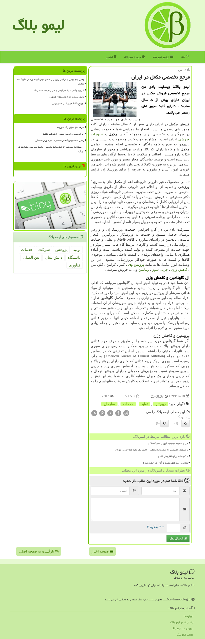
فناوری (110, 56)
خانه (183, 56)
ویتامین (143, 269)
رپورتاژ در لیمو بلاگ (182, 628)
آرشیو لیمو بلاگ (161, 56)
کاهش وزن (179, 269)
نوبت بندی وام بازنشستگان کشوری (66, 96)
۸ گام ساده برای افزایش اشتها (173, 456)
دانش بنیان (53, 257)
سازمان (109, 404)
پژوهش (61, 249)
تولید (144, 404)
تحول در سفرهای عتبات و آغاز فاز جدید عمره (165, 462)
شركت (44, 249)
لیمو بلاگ (38, 25)
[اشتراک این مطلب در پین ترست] (102, 413)
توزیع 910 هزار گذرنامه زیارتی (68, 103)
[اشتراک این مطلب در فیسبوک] (118, 413)
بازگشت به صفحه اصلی (37, 551)
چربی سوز (160, 269)
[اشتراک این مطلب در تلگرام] (126, 413)
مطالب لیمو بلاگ (184, 634)
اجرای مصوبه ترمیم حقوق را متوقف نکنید (167, 443)
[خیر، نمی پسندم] (164, 423)
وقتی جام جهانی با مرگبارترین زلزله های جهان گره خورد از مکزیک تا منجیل (50, 81)
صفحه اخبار (101, 551)
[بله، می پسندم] (186, 423)
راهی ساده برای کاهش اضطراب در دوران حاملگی (59, 140)
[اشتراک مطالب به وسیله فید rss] (94, 413)
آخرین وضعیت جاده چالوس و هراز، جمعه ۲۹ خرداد (59, 90)
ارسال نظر (176, 538)
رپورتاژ (161, 404)
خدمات (128, 404)
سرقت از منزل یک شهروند (70, 127)
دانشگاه (74, 257)
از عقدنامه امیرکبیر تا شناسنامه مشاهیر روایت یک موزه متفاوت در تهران (152, 449)
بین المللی (31, 257)
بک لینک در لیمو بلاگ (181, 622)
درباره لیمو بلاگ (133, 56)
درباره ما (188, 616)
